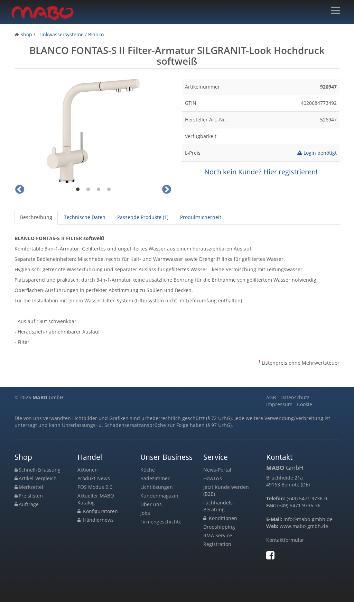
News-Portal (217, 469)
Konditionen (222, 518)
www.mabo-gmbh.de (304, 526)
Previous (20, 189)
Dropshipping (219, 526)
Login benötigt (319, 152)
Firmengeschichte (160, 521)
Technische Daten (84, 217)
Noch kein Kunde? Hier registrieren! (260, 171)
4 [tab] (108, 189)
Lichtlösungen (156, 487)
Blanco (96, 34)
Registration (217, 544)
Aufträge (29, 504)
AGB (271, 397)
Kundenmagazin (159, 495)
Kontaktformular (285, 540)
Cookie (304, 404)
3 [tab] (98, 189)
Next (166, 189)
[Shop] (336, 10)
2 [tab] (88, 189)
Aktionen (87, 469)
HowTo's (212, 478)
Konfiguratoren (100, 511)
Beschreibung (36, 217)
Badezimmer (155, 478)
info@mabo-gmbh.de (308, 519)
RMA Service (217, 535)
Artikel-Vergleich (38, 478)
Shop (26, 34)
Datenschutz (294, 397)
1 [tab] (77, 189)
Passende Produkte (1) (142, 217)
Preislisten (31, 495)
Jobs (145, 513)
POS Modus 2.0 (94, 487)
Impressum (279, 404)
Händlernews (98, 520)
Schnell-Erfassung (39, 469)
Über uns (151, 504)
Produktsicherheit (200, 217)
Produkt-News (93, 478)
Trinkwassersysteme (60, 34)
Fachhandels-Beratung (218, 506)
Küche (147, 469)
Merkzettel (31, 487)
